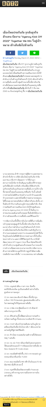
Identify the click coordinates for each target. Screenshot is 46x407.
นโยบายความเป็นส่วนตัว (10, 402)
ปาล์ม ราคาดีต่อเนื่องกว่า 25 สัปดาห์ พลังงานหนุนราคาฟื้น (21, 309)
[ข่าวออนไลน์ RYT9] (9, 3)
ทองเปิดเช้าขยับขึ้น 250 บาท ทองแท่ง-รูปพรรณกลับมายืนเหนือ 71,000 (22, 355)
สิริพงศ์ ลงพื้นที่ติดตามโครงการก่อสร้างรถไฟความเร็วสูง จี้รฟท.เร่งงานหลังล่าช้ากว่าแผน (22, 317)
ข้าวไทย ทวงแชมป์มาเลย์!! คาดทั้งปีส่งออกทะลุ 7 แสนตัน (23, 336)
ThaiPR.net (7, 61)
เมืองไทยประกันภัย (10, 64)
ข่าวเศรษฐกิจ (8, 58)
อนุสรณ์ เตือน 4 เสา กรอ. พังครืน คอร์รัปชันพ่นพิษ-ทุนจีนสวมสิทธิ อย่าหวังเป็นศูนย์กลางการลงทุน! (21, 289)
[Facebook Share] (10, 53)
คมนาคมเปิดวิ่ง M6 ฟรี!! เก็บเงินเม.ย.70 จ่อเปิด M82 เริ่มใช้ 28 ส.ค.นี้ (23, 363)
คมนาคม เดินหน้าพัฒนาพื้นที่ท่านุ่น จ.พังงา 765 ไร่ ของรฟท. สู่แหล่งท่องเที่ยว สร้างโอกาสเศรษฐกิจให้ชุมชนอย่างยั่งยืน (22, 300)
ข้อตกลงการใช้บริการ (28, 402)
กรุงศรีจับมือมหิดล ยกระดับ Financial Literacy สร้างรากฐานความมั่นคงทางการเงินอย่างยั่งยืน (21, 372)
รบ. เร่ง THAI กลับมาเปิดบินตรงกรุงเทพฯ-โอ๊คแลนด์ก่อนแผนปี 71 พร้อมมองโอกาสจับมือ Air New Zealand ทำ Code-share (23, 346)
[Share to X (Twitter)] (22, 53)
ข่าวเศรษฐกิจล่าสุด (10, 281)
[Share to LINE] (34, 53)
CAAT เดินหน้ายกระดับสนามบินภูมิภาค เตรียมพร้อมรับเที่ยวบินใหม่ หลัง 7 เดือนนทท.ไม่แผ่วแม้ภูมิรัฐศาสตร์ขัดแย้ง (22, 327)
